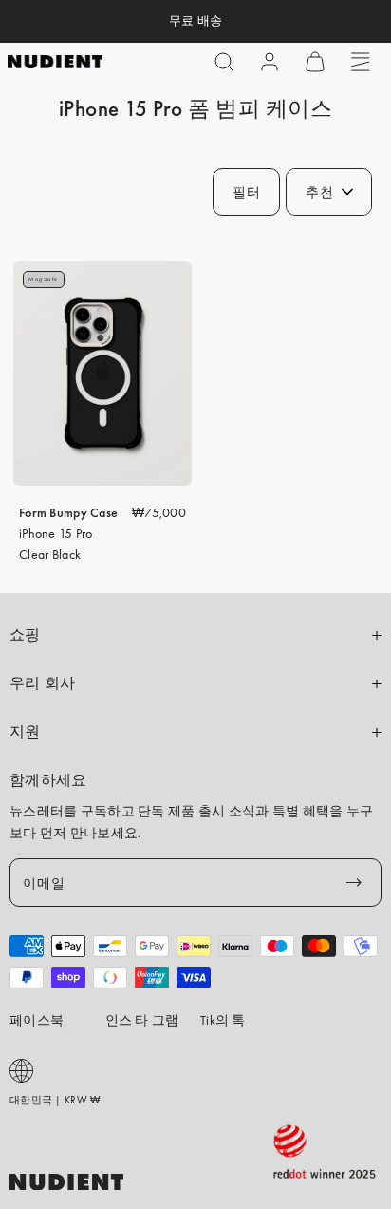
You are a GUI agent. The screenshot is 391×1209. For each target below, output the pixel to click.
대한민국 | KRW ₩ (54, 1099)
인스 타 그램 (142, 1019)
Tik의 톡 (223, 1019)
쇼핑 (25, 634)
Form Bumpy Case (68, 512)
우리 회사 (42, 683)
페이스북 (36, 1019)
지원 (25, 731)
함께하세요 (48, 780)
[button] (224, 61)
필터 (246, 192)
